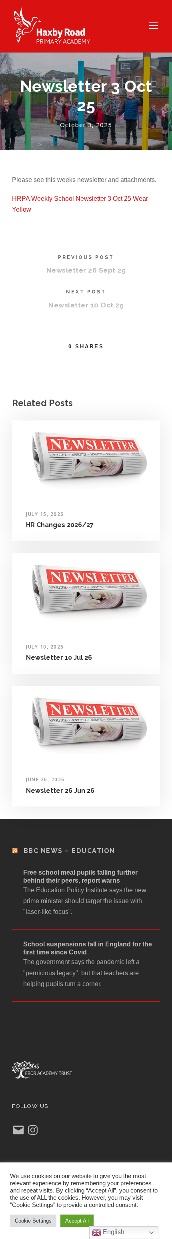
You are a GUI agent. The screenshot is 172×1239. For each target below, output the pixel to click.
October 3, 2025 (86, 125)
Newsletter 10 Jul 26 (59, 657)
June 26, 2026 (45, 779)
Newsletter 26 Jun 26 (60, 790)
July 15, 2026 (45, 514)
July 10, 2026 (45, 646)
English (112, 1232)
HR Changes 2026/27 (60, 525)
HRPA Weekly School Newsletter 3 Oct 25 (71, 198)
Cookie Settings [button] (33, 1221)
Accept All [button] (77, 1221)
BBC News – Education (69, 851)
